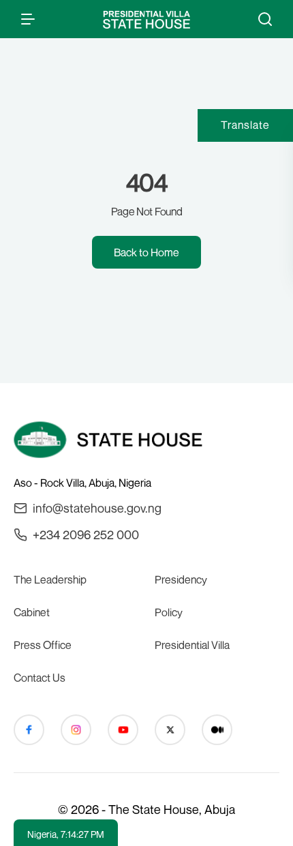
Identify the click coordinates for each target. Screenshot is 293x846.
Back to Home (146, 252)
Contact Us (39, 677)
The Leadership (50, 579)
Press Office (43, 645)
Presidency (181, 579)
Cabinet (32, 612)
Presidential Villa (192, 645)
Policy (169, 612)
